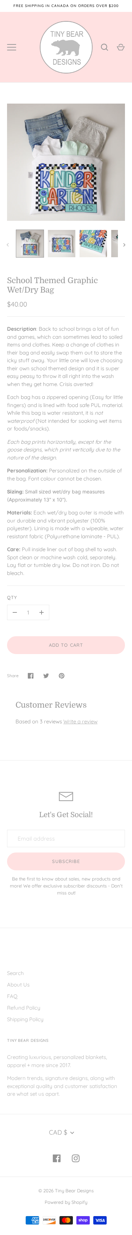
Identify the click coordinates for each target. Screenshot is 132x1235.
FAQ (12, 996)
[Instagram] (75, 1158)
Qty (12, 597)
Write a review (80, 721)
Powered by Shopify (66, 1202)
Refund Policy (23, 1007)
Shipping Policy (25, 1019)
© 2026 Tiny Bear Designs (66, 1190)
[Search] (104, 47)
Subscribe (66, 861)
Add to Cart (66, 645)
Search (15, 973)
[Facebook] (56, 1158)
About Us (18, 984)
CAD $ (58, 1132)
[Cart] (120, 47)
